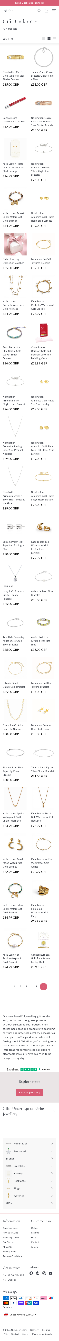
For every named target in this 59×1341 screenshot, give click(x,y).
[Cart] (46, 11)
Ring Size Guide (10, 1232)
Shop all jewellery (29, 1092)
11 (35, 986)
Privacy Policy (10, 1251)
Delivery (35, 1228)
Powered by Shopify (42, 1334)
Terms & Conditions (12, 1256)
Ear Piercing (9, 1242)
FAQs (33, 1237)
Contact (35, 1242)
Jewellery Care (10, 1228)
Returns (35, 1232)
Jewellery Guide (11, 1237)
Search (34, 1247)
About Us (7, 1247)
